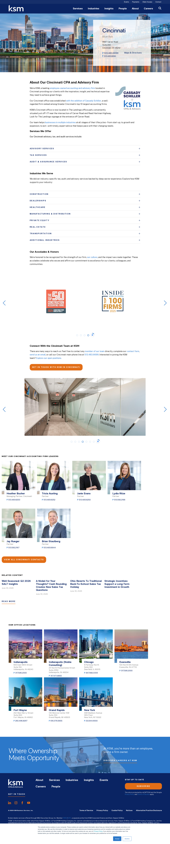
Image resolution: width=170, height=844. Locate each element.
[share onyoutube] (28, 802)
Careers (148, 8)
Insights (108, 8)
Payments (135, 2)
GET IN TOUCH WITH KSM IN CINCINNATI (56, 367)
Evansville (125, 662)
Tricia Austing (50, 493)
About (135, 8)
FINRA (65, 818)
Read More (8, 601)
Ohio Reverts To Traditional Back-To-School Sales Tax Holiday (86, 584)
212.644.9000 (92, 721)
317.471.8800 (56, 676)
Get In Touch (16, 794)
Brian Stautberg (51, 541)
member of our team (95, 351)
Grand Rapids (57, 710)
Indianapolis (21, 662)
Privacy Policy (98, 831)
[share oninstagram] (15, 802)
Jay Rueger (13, 541)
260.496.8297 (21, 721)
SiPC (69, 818)
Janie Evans (84, 493)
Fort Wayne (20, 710)
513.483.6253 (14, 500)
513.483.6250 (85, 500)
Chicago (89, 662)
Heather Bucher (16, 493)
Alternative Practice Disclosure (149, 810)
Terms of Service (144, 794)
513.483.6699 (111, 53)
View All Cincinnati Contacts (24, 560)
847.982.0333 (92, 673)
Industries (93, 8)
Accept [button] (117, 839)
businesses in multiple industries (60, 122)
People (123, 8)
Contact (158, 2)
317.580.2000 (21, 673)
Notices (129, 810)
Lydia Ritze (118, 493)
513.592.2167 (13, 548)
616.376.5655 (56, 721)
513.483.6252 (49, 500)
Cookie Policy (117, 810)
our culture (92, 257)
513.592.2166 (119, 500)
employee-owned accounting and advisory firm (72, 88)
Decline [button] (127, 839)
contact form (133, 351)
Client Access (147, 2)
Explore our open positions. (49, 358)
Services (78, 8)
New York (89, 710)
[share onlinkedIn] (9, 802)
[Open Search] (160, 8)
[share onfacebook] (22, 802)
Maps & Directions (133, 53)
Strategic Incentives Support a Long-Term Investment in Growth (116, 584)
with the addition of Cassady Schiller (83, 101)
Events (126, 2)
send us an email (38, 354)
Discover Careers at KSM (120, 760)
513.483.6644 (50, 548)
